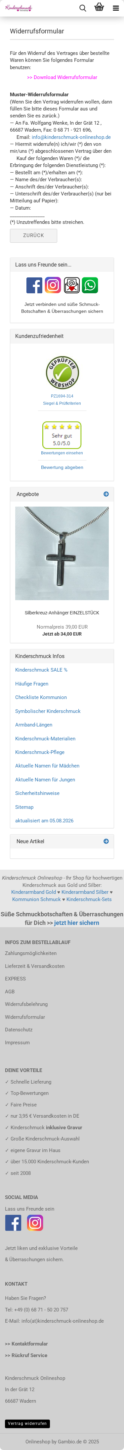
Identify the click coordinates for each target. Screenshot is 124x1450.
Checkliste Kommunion (41, 697)
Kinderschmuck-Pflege (39, 752)
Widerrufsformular (25, 1017)
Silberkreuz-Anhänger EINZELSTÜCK (62, 612)
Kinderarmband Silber (85, 892)
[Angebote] (106, 494)
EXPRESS (15, 979)
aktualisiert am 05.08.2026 (44, 821)
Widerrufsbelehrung (26, 1004)
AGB (10, 992)
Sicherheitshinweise (37, 793)
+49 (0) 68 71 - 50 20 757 (41, 1310)
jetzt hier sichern (76, 922)
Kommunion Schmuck (36, 899)
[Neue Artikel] (106, 842)
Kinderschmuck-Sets (89, 899)
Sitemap (24, 807)
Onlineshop (37, 1442)
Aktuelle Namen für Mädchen (47, 766)
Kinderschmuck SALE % (41, 670)
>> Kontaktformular (26, 1344)
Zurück (33, 235)
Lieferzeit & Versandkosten (34, 966)
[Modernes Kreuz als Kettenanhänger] (62, 553)
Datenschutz (18, 1030)
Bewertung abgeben (62, 467)
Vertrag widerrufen (27, 1423)
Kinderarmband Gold (33, 892)
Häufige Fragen (31, 684)
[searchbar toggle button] (82, 8)
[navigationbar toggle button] (115, 8)
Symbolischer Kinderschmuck (48, 711)
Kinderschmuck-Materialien (45, 739)
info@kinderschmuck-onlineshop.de (71, 137)
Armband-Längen (33, 725)
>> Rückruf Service (26, 1355)
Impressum (17, 1043)
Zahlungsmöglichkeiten (31, 953)
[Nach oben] (106, 1440)
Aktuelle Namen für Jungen (45, 780)
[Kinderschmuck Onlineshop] (16, 8)
